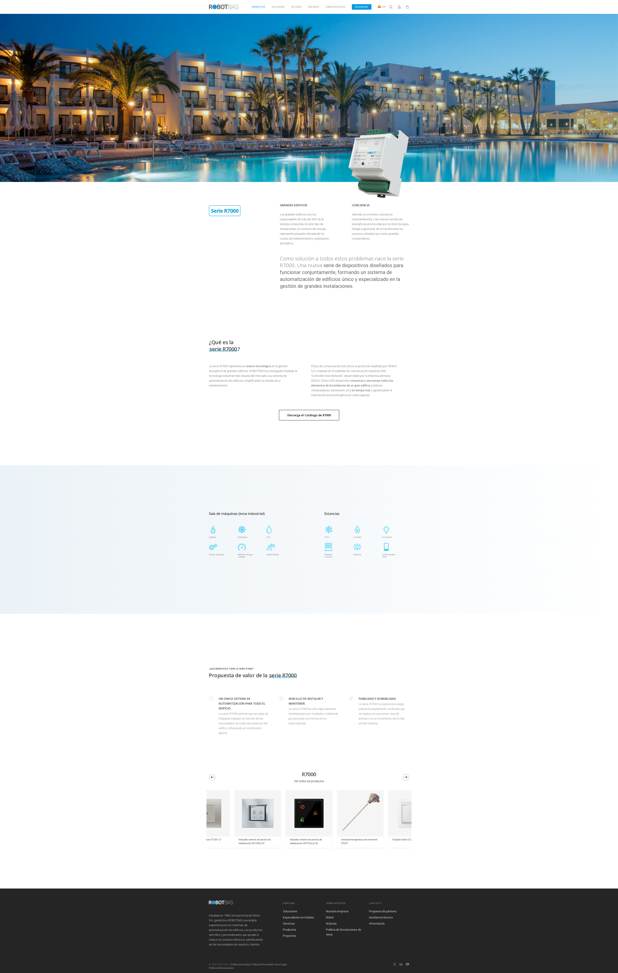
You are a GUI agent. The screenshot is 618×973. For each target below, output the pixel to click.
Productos (289, 929)
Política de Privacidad (262, 964)
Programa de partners (383, 911)
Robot (330, 917)
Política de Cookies (240, 964)
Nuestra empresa (337, 911)
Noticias (331, 923)
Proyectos (289, 935)
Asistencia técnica (381, 917)
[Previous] (212, 777)
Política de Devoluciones (221, 968)
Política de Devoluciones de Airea (343, 932)
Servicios (289, 923)
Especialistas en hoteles (298, 917)
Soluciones (290, 911)
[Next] (406, 777)
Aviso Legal (280, 964)
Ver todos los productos (309, 781)
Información (377, 923)
